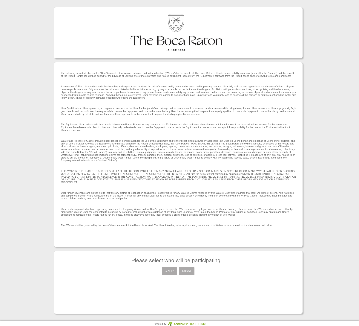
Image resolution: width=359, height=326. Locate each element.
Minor (186, 271)
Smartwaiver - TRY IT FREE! (190, 323)
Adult (169, 271)
